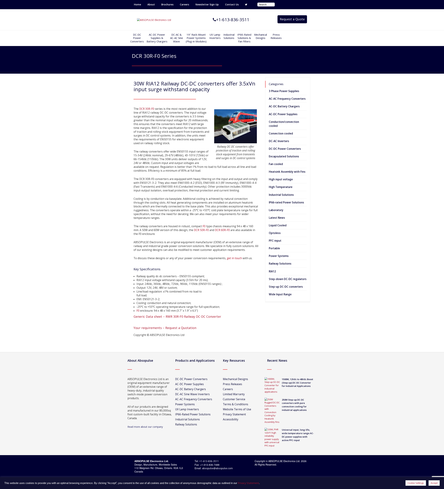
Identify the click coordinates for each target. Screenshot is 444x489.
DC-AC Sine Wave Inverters (192, 394)
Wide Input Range (280, 294)
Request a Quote (292, 19)
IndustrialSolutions (228, 36)
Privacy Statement (234, 414)
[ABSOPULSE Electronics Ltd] (154, 19)
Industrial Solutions (281, 195)
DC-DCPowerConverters (137, 38)
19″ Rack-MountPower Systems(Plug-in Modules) (196, 38)
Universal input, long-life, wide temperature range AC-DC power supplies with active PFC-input (298, 435)
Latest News (277, 218)
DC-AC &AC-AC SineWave (176, 38)
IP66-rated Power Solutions (286, 202)
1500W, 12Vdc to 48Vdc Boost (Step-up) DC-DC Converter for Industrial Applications (297, 383)
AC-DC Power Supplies (283, 114)
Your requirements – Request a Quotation (165, 328)
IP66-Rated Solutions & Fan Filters (244, 38)
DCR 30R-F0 (146, 109)
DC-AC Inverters (279, 141)
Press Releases (276, 36)
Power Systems (279, 256)
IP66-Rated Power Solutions (193, 414)
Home (137, 4)
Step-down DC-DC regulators (287, 279)
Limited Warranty (234, 394)
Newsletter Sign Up (207, 4)
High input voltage (281, 179)
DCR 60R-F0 (222, 230)
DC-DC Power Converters (285, 149)
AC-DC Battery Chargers (284, 106)
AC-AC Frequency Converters (287, 99)
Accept (434, 482)
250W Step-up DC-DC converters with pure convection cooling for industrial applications (294, 405)
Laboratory (276, 210)
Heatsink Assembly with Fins (287, 172)
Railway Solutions (280, 263)
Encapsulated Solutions (284, 156)
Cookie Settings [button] (416, 482)
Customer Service (234, 399)
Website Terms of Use (237, 409)
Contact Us (232, 4)
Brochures (167, 4)
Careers (184, 4)
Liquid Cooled (278, 225)
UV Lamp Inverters (215, 36)
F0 (204, 226)
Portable (274, 248)
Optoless (275, 233)
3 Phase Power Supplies (284, 91)
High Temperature (280, 187)
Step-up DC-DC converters (286, 287)
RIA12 (272, 271)
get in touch (234, 258)
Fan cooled (276, 164)
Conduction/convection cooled (284, 124)
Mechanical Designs (260, 36)
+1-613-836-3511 (209, 461)
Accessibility (230, 419)
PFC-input (275, 241)
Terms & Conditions (235, 404)
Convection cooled (281, 133)
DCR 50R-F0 (201, 230)
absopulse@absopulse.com (217, 468)
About (151, 4)
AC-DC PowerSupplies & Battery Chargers (157, 38)
